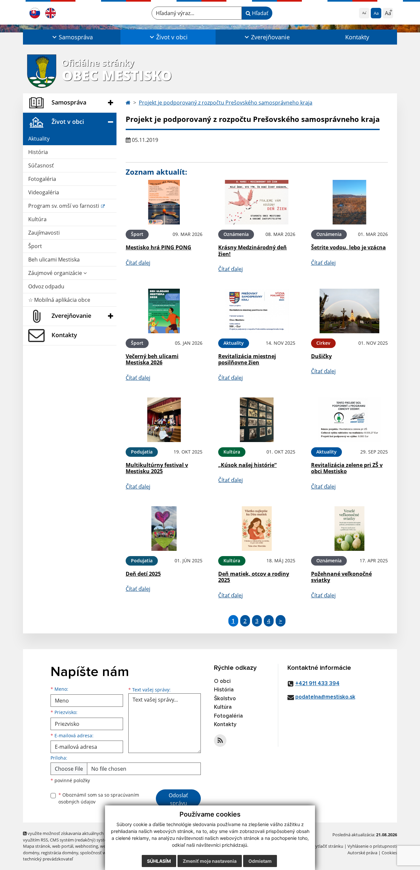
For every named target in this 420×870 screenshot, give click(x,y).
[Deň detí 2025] (164, 528)
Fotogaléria (42, 179)
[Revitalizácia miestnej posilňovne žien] (256, 311)
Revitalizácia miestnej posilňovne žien (247, 359)
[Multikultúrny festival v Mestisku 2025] (164, 419)
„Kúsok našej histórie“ (247, 465)
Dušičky (321, 356)
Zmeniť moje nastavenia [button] (210, 861)
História (38, 152)
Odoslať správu (178, 799)
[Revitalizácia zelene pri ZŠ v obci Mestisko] (349, 419)
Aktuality (39, 138)
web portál (62, 846)
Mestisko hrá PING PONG (158, 247)
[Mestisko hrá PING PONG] (164, 202)
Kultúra (37, 219)
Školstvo (225, 699)
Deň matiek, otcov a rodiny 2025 (253, 577)
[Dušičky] (349, 311)
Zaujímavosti (44, 232)
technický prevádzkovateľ (48, 859)
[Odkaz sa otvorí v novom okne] (220, 740)
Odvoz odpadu (46, 286)
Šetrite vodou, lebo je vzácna (348, 247)
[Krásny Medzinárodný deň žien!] (256, 202)
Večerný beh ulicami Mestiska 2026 (152, 359)
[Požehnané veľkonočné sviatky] (349, 528)
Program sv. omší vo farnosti (64, 205)
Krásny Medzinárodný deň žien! (252, 250)
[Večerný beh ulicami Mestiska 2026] (164, 311)
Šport (35, 246)
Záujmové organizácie (55, 273)
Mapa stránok (36, 846)
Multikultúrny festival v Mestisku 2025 (157, 468)
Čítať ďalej (138, 262)
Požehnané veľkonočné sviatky (341, 577)
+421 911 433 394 (317, 683)
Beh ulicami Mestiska (54, 259)
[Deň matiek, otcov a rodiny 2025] (256, 528)
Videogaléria (43, 192)
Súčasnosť (41, 165)
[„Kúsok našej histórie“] (256, 419)
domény (31, 853)
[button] (71, 37)
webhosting (86, 846)
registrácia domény (59, 853)
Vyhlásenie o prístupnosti (372, 846)
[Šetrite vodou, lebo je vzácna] (349, 202)
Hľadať (259, 13)
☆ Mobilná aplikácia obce (59, 299)
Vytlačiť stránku (328, 846)
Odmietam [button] (260, 861)
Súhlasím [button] (159, 861)
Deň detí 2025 (143, 573)
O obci (222, 681)
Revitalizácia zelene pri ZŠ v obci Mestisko (347, 468)
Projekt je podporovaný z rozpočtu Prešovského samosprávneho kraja (225, 102)
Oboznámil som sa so (98, 798)
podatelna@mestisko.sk (325, 697)
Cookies (389, 853)
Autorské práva (362, 853)
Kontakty (357, 37)
